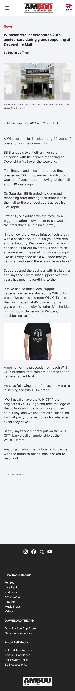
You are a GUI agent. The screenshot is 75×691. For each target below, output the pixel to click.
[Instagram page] (25, 551)
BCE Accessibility (16, 664)
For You (9, 582)
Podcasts (11, 592)
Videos (9, 611)
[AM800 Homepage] (38, 8)
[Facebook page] (33, 551)
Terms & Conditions (17, 655)
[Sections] (7, 8)
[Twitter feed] (41, 551)
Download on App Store (20, 628)
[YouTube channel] (49, 551)
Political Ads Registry (18, 650)
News (8, 26)
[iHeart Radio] (69, 8)
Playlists (10, 601)
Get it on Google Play (18, 633)
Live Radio (11, 587)
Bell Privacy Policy (17, 659)
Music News (13, 606)
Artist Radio (12, 597)
